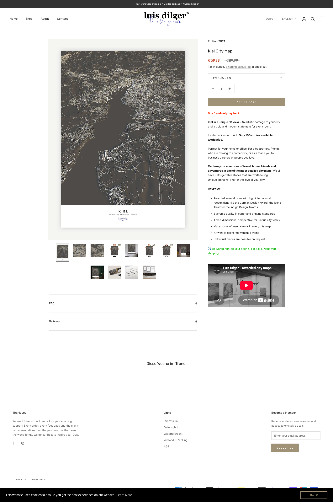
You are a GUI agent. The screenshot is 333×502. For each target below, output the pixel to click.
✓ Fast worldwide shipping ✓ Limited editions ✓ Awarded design (166, 4)
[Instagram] (22, 443)
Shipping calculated (238, 66)
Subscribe (285, 447)
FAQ (51, 303)
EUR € (269, 18)
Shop (29, 18)
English (287, 18)
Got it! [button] (314, 495)
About (45, 18)
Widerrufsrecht (173, 433)
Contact (62, 18)
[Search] (313, 19)
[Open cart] (321, 19)
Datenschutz (172, 427)
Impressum (171, 421)
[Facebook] (14, 443)
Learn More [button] (124, 495)
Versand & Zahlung (176, 440)
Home (14, 18)
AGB (166, 446)
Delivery (54, 321)
